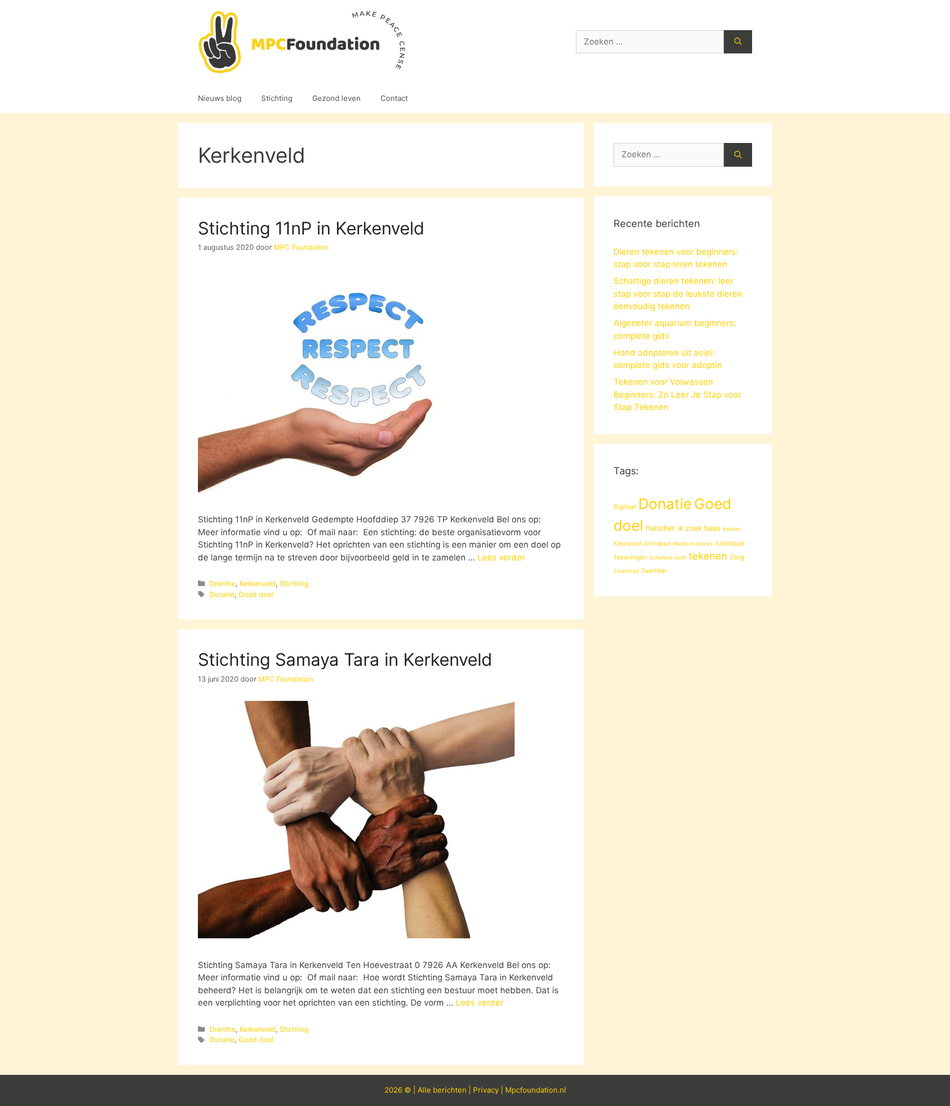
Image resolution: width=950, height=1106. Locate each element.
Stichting (276, 98)
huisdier (660, 528)
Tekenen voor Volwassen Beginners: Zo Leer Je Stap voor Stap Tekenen (677, 394)
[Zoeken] (738, 42)
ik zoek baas (698, 528)
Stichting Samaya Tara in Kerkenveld (345, 659)
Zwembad (626, 571)
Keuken (732, 529)
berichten (450, 1090)
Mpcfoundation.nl (535, 1090)
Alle (425, 1090)
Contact (394, 98)
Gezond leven (336, 98)
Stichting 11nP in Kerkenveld (311, 228)
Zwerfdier (654, 570)
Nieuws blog (219, 98)
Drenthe (222, 583)
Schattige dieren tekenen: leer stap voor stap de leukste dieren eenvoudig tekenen (678, 293)
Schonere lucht (667, 557)
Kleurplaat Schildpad (642, 543)
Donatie (222, 594)
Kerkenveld (257, 583)
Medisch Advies (693, 544)
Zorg (737, 557)
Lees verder (501, 557)
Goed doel (255, 594)
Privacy (486, 1090)
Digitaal (625, 506)
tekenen (708, 556)
